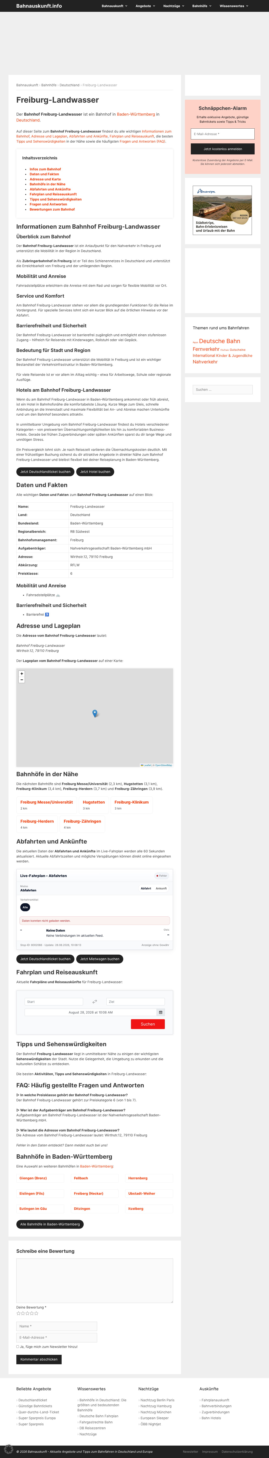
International (204, 355)
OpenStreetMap (163, 765)
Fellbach (81, 1178)
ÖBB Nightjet (151, 1424)
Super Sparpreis (31, 1424)
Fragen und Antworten (48, 204)
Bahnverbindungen (217, 1406)
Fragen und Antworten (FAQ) (142, 141)
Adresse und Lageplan (49, 136)
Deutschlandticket (33, 1400)
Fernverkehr (206, 349)
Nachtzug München (156, 1412)
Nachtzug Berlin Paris (157, 1400)
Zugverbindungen (216, 1412)
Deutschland (70, 85)
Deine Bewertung (31, 1307)
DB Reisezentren (93, 1428)
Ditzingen (82, 1209)
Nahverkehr (205, 362)
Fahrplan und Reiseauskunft (132, 136)
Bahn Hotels (211, 1418)
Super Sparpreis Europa (37, 1418)
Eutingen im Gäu (33, 1209)
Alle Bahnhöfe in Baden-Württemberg (50, 1224)
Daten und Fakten (44, 174)
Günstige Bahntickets (35, 1406)
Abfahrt (146, 888)
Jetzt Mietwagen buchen (99, 959)
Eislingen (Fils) (31, 1193)
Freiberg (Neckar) (88, 1193)
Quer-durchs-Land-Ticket (39, 1412)
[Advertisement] (134, 43)
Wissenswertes (232, 6)
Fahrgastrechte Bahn (96, 1422)
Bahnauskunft (112, 6)
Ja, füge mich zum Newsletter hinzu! (48, 1347)
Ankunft (161, 888)
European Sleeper (155, 1418)
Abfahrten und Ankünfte (88, 136)
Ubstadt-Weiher (141, 1193)
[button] (94, 714)
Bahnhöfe (199, 6)
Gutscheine (238, 350)
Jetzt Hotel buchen (95, 472)
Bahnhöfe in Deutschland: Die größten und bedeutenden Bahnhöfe (101, 1405)
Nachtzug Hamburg (156, 1406)
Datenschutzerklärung (237, 1451)
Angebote (143, 6)
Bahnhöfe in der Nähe (47, 184)
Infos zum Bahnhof (45, 169)
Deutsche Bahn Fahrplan (99, 1416)
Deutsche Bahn (219, 341)
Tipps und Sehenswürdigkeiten (40, 141)
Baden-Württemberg (136, 114)
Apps (195, 342)
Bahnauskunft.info (39, 6)
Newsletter (190, 1451)
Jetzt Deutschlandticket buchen (45, 472)
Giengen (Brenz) (33, 1178)
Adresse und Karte (45, 179)
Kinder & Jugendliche (234, 355)
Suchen (148, 1024)
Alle (25, 907)
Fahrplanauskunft (215, 1400)
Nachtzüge (171, 6)
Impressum (210, 1451)
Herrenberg (137, 1178)
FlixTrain (225, 350)
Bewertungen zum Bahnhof (52, 209)
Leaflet (147, 765)
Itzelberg (135, 1209)
